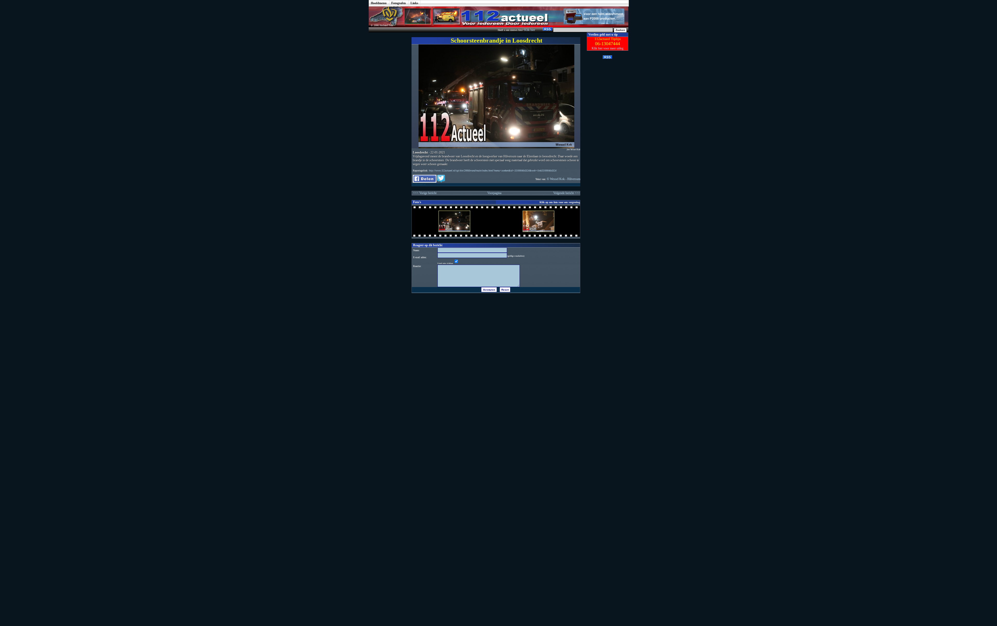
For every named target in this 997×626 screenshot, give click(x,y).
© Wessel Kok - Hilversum (563, 179)
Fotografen (398, 3)
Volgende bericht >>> (566, 193)
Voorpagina (494, 193)
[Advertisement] (386, 110)
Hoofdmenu (379, 3)
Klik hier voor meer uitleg (607, 48)
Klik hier (530, 30)
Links (414, 3)
